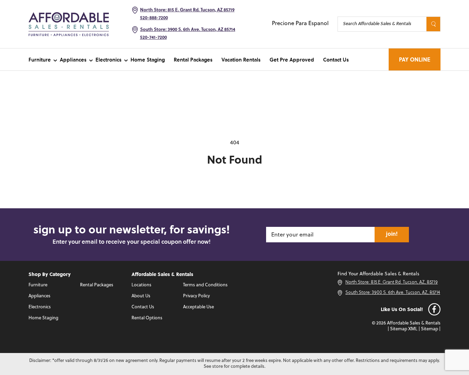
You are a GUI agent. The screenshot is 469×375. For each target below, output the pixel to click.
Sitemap (429, 329)
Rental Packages (193, 59)
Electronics (108, 59)
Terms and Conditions (205, 285)
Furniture (39, 59)
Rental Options (146, 318)
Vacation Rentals (241, 59)
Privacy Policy (196, 296)
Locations (141, 285)
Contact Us (336, 59)
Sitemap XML (403, 329)
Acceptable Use (198, 307)
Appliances (73, 59)
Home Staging (147, 59)
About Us (140, 296)
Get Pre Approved (292, 59)
